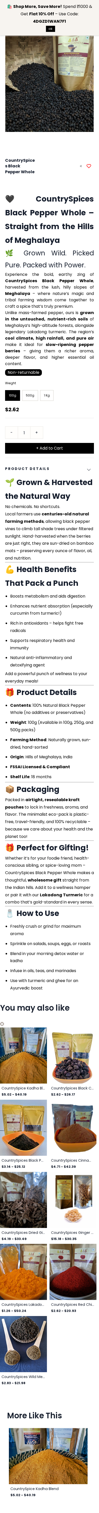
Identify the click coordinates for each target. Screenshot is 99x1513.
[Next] (3, 1024)
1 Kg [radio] (47, 395)
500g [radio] (30, 395)
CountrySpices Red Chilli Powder (73, 1304)
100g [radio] (12, 395)
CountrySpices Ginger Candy (73, 1232)
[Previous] (1, 1024)
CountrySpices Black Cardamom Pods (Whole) (73, 1088)
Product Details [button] (27, 468)
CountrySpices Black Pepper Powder (23, 1160)
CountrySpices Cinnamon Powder (73, 1160)
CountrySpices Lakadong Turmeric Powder (23, 1304)
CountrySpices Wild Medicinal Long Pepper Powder (23, 1376)
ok (50, 28)
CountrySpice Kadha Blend (23, 1088)
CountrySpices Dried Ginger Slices (23, 1232)
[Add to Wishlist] (89, 166)
